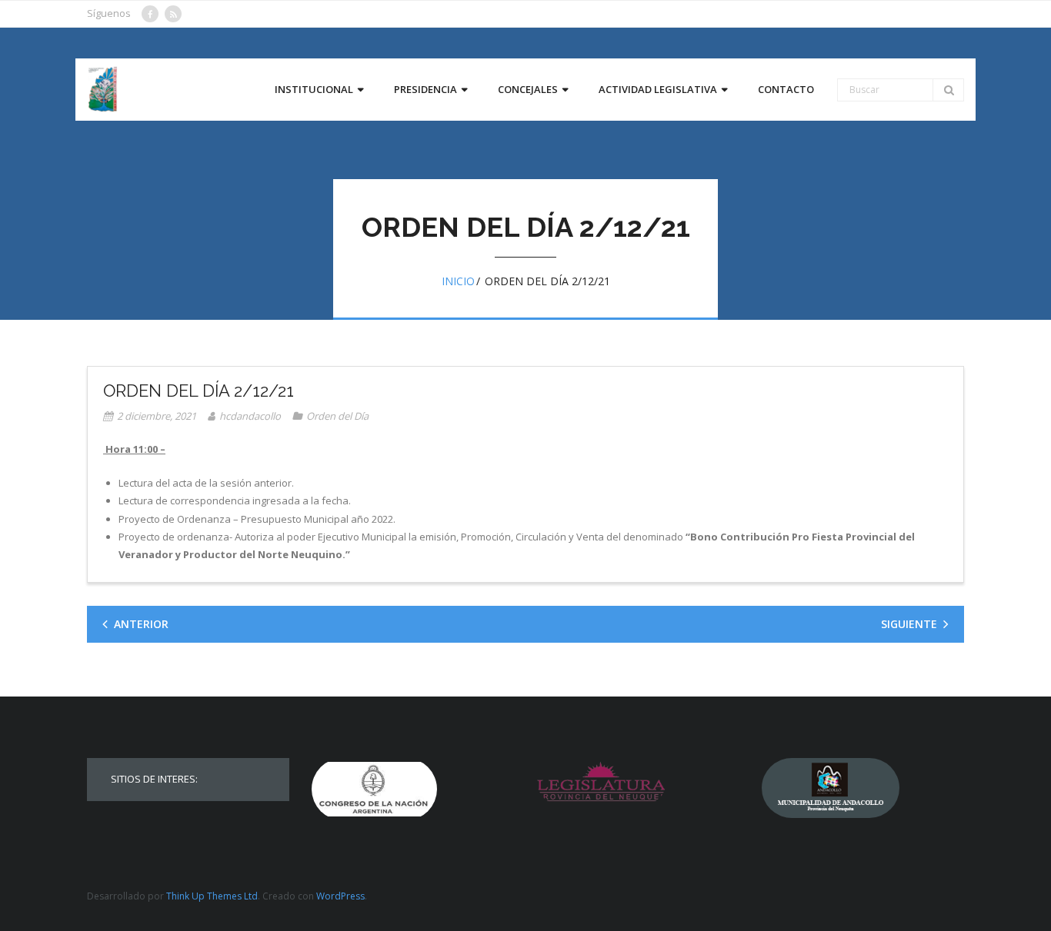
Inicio (458, 281)
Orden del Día (337, 416)
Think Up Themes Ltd (212, 896)
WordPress (340, 896)
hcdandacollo (250, 416)
